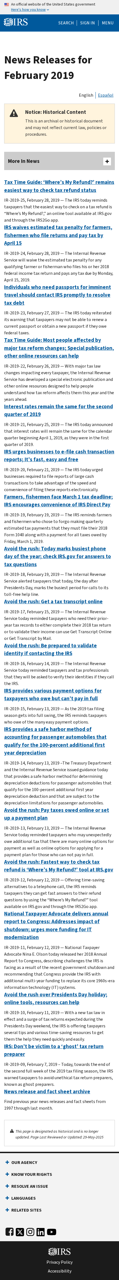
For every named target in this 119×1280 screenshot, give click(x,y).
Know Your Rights (31, 1174)
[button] (87, 23)
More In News (24, 161)
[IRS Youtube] (51, 1231)
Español (105, 95)
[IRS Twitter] (20, 1231)
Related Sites (26, 1210)
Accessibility (59, 1271)
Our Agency (24, 1162)
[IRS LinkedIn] (41, 1231)
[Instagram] (30, 1231)
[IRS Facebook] (10, 1231)
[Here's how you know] (59, 7)
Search (66, 23)
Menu (107, 23)
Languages (23, 1198)
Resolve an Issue (29, 1186)
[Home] (16, 21)
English (86, 95)
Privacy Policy (59, 1262)
